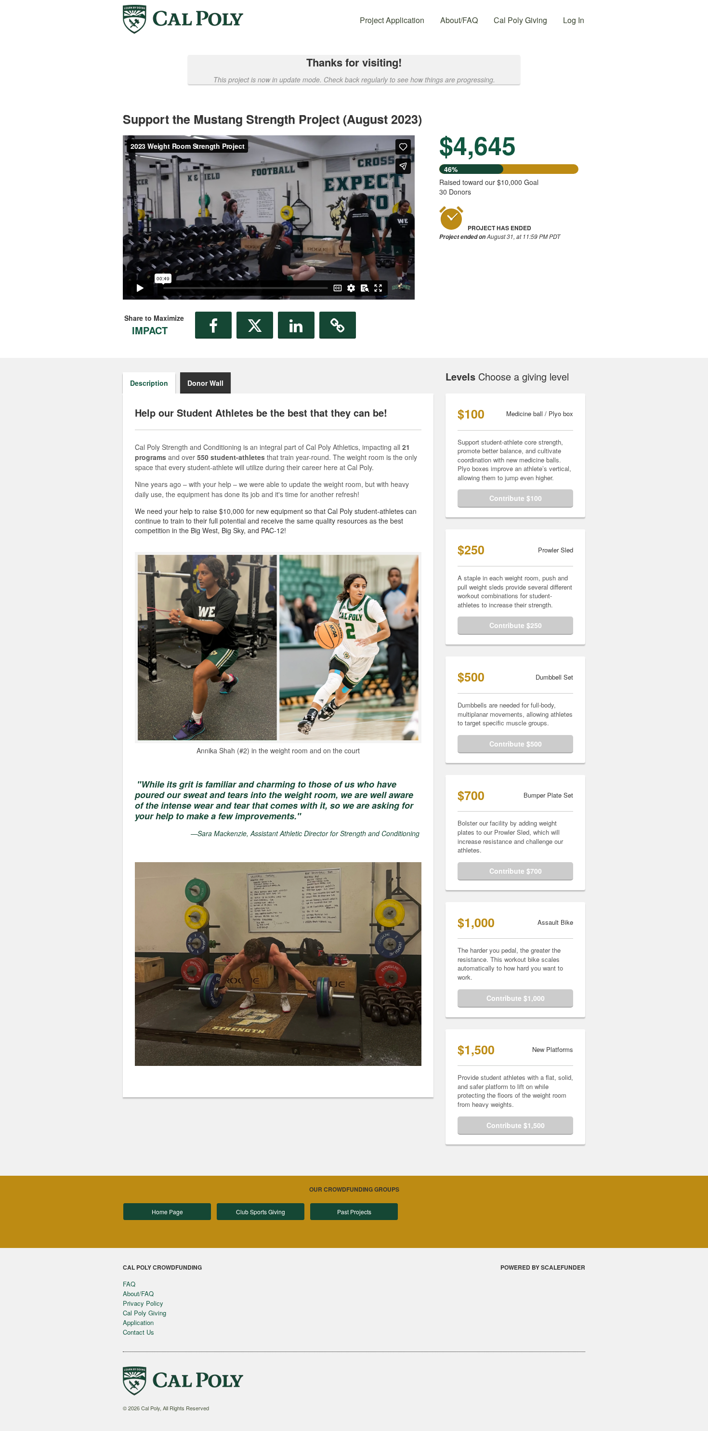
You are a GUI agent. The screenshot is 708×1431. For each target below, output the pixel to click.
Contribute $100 (515, 498)
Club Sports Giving (260, 1212)
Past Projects (354, 1212)
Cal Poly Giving (520, 20)
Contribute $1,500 (515, 1125)
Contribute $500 (515, 743)
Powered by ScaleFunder (542, 1267)
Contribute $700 (515, 871)
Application (138, 1322)
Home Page (167, 1212)
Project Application (392, 20)
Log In (573, 20)
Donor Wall (205, 383)
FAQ (129, 1283)
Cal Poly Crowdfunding (162, 1267)
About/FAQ (459, 20)
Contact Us (138, 1332)
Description (149, 383)
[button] (213, 325)
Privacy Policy (143, 1303)
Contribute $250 (515, 625)
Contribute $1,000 (515, 998)
